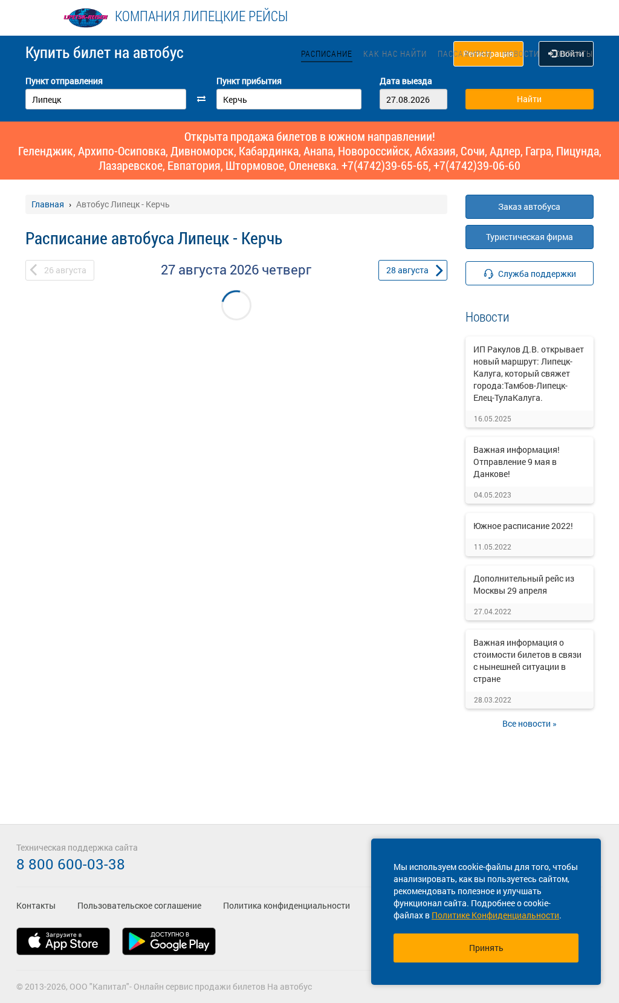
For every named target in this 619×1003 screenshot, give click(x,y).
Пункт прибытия (249, 80)
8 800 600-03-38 (70, 864)
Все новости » (529, 723)
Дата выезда (406, 80)
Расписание (326, 53)
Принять (486, 947)
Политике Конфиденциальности (495, 915)
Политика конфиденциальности (286, 905)
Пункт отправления (64, 80)
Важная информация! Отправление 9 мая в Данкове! (516, 461)
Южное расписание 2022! (523, 525)
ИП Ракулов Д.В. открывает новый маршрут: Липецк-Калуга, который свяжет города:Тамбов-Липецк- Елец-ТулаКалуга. (528, 373)
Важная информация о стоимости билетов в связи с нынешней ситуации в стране (527, 660)
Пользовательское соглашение (139, 905)
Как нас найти (395, 53)
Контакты (571, 53)
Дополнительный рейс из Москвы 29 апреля (523, 584)
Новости (521, 53)
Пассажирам (465, 53)
